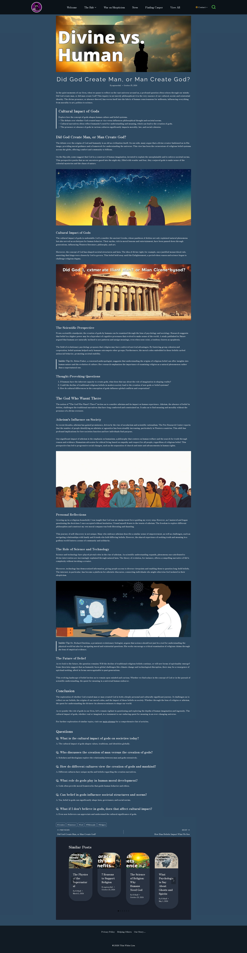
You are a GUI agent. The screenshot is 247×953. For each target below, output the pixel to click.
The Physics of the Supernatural (80, 880)
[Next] (173, 880)
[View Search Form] (213, 7)
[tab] (118, 911)
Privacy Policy (108, 931)
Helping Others (124, 931)
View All (175, 7)
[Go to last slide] (73, 880)
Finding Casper (154, 7)
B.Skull (78, 891)
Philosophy (90, 824)
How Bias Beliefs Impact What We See (172, 832)
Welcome (72, 7)
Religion (102, 824)
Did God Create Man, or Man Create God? (76, 832)
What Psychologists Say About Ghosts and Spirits (166, 884)
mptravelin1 (116, 85)
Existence (72, 824)
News (135, 7)
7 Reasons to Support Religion (108, 878)
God (81, 824)
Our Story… (140, 931)
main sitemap (109, 721)
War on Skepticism (114, 7)
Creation (61, 824)
